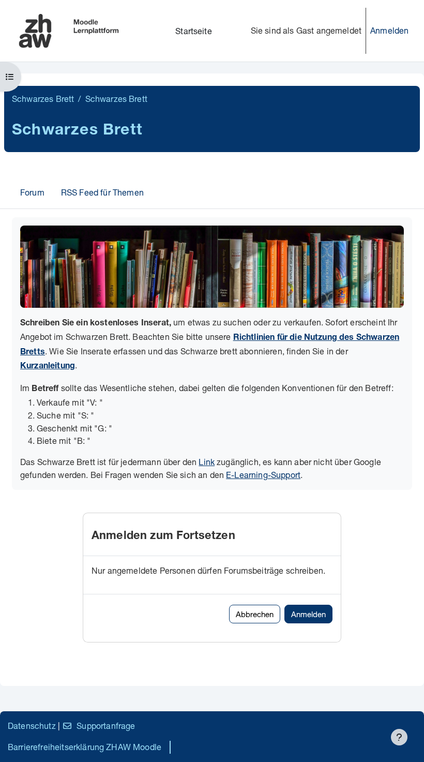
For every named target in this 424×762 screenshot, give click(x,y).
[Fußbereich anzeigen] (399, 737)
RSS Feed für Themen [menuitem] (102, 192)
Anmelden (389, 30)
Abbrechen (255, 614)
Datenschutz (32, 725)
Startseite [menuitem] (193, 31)
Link (207, 462)
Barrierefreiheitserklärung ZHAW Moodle (84, 747)
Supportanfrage (106, 725)
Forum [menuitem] (32, 192)
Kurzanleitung (47, 367)
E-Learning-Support (263, 475)
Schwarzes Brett (43, 98)
